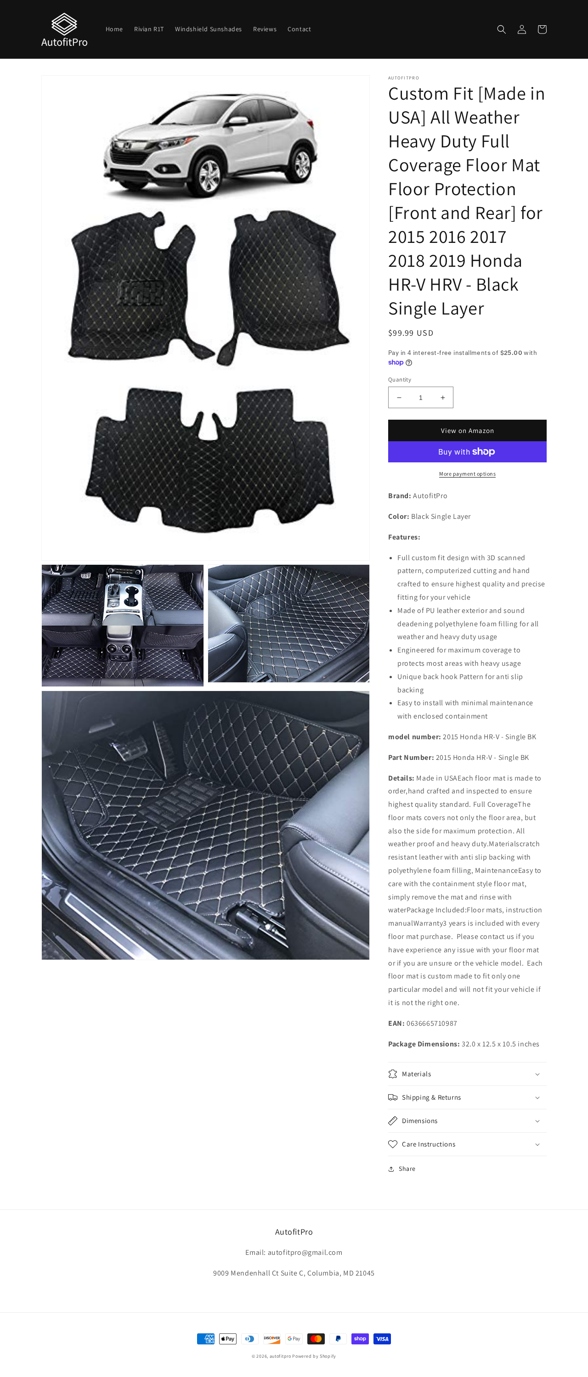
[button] (502, 29)
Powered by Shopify (314, 1356)
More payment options (467, 473)
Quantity (399, 379)
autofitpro (280, 1356)
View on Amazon (467, 430)
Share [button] (407, 1168)
